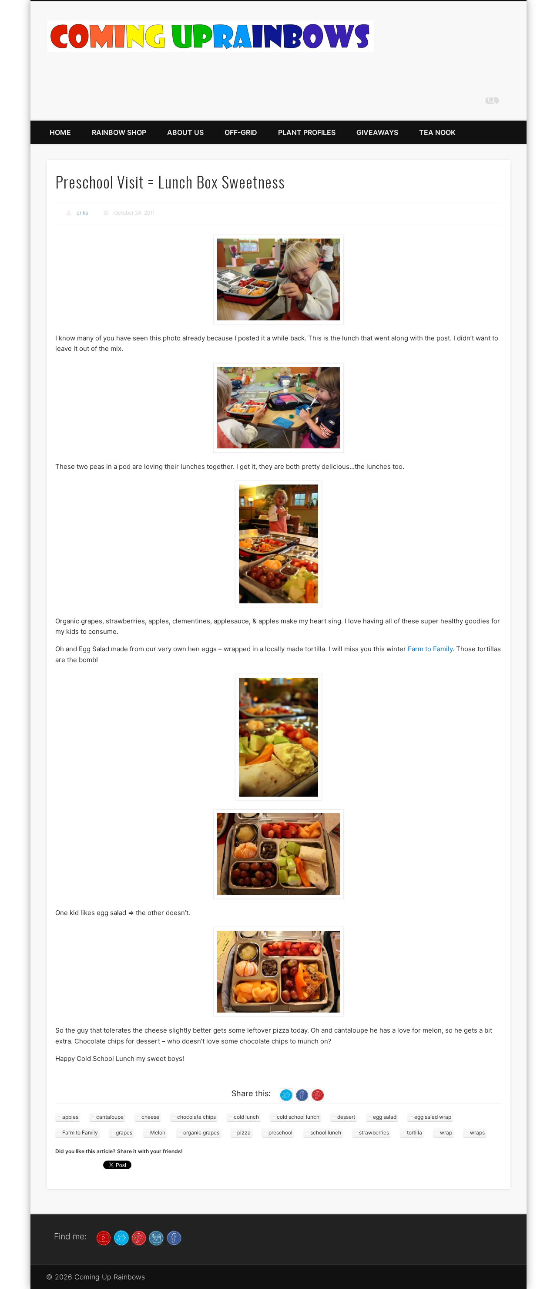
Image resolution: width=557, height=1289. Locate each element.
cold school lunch (298, 1117)
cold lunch (246, 1117)
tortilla (414, 1132)
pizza (244, 1132)
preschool (280, 1132)
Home (60, 132)
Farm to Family (430, 649)
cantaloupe (110, 1117)
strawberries (374, 1132)
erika (82, 212)
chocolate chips (196, 1117)
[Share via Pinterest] (317, 1094)
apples (70, 1117)
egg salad (384, 1117)
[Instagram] (156, 1237)
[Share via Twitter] (286, 1094)
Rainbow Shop (119, 132)
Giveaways (377, 132)
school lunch (325, 1132)
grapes (124, 1132)
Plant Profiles (307, 132)
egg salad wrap (432, 1117)
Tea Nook (437, 132)
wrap (446, 1132)
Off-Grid (241, 132)
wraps (477, 1132)
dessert (346, 1117)
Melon (157, 1132)
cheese (150, 1117)
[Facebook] (174, 1237)
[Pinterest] (138, 1237)
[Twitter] (121, 1237)
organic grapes (201, 1132)
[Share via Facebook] (302, 1094)
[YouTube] (103, 1237)
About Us (185, 132)
